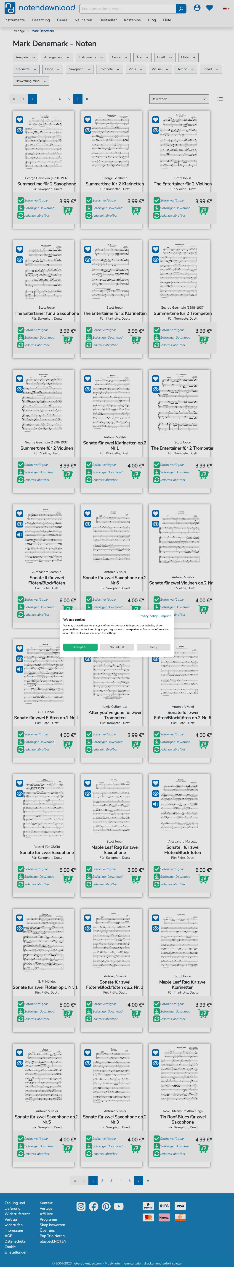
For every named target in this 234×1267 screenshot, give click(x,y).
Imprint (165, 616)
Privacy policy (148, 616)
